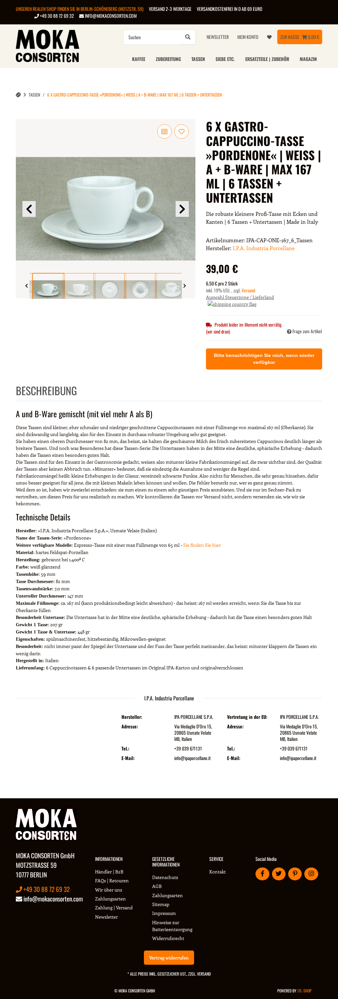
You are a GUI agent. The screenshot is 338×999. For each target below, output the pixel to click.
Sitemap (160, 904)
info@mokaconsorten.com (110, 15)
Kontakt (217, 871)
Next (182, 209)
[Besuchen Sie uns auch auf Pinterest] (295, 873)
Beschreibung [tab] (46, 390)
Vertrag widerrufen (169, 958)
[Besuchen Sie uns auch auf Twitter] (279, 873)
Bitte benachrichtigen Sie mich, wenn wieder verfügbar (264, 359)
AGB (157, 886)
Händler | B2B (109, 871)
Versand (248, 290)
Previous (29, 209)
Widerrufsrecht (168, 938)
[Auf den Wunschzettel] (181, 131)
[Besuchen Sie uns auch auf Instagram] (311, 873)
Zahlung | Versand (114, 907)
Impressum (164, 913)
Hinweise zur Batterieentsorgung (172, 925)
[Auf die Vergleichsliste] (164, 131)
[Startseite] (18, 94)
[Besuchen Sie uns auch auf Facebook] (262, 873)
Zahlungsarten (110, 899)
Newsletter (218, 36)
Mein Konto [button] (247, 36)
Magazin (308, 58)
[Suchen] (187, 37)
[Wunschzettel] (269, 37)
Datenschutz (165, 877)
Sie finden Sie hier (202, 545)
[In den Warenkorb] (21, 115)
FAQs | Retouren (112, 880)
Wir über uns (108, 890)
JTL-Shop (304, 990)
